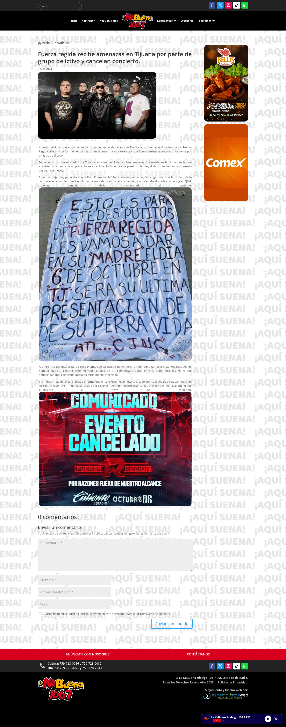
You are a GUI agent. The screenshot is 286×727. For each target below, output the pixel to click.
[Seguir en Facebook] (212, 5)
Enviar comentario (171, 623)
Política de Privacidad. (233, 682)
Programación (207, 20)
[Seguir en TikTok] (236, 5)
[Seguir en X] (220, 5)
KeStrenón (88, 20)
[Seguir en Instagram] (228, 5)
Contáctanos (198, 654)
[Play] (268, 718)
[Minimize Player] (276, 719)
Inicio (73, 20)
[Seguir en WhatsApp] (244, 5)
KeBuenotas (165, 20)
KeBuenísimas (109, 20)
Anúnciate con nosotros (87, 654)
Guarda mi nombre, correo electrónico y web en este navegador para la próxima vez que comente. (107, 614)
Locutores (187, 20)
